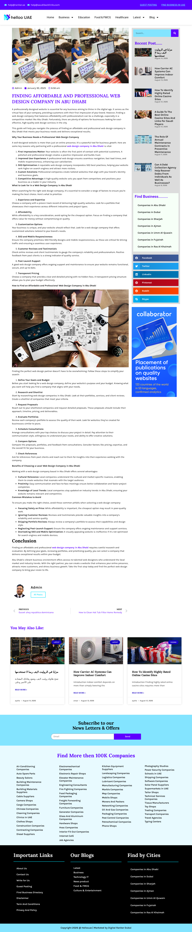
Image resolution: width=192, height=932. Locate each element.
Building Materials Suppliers (26, 791)
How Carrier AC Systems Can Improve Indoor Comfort (164, 73)
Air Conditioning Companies (25, 768)
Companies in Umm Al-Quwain (155, 232)
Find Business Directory (29, 892)
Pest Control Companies (115, 817)
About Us (21, 868)
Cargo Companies (26, 804)
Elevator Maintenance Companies (71, 779)
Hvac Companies (68, 827)
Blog (152, 17)
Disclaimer (22, 898)
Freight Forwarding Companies (70, 802)
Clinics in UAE (24, 817)
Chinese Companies (27, 808)
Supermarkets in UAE (156, 788)
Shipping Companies (156, 777)
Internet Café (66, 835)
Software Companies (156, 781)
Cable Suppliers (25, 796)
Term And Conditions (28, 904)
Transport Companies (157, 814)
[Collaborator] (154, 396)
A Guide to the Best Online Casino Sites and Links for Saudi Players (165, 118)
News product (81, 881)
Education (84, 17)
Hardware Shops (68, 823)
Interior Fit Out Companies (74, 831)
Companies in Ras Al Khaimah (154, 246)
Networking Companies (115, 805)
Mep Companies (111, 793)
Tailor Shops (152, 792)
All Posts (38, 594)
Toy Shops (150, 806)
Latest (137, 17)
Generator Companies (71, 811)
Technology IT (81, 877)
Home (50, 17)
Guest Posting (148, 5)
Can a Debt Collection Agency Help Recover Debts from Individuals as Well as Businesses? (165, 173)
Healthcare (122, 17)
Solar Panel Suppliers (157, 784)
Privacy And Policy (26, 910)
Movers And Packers (113, 801)
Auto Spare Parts (25, 773)
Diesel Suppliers (25, 834)
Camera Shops (24, 800)
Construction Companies (30, 825)
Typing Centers (153, 821)
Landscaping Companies (116, 773)
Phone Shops (109, 825)
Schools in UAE (153, 773)
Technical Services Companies (155, 797)
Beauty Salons (24, 777)
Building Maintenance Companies (28, 783)
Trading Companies (155, 810)
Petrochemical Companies (116, 821)
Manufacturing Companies (117, 785)
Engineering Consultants (73, 785)
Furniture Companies (71, 807)
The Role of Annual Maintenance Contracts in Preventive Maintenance (163, 144)
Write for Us (23, 880)
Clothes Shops (24, 821)
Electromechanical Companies (69, 768)
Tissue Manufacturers (157, 802)
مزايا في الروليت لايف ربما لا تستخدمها (163, 52)
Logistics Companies (113, 777)
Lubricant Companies (114, 781)
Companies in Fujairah (150, 239)
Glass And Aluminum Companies (71, 818)
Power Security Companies (159, 769)
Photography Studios (156, 766)
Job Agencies (66, 840)
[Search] (174, 33)
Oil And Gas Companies (115, 809)
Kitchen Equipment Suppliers (113, 768)
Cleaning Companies (28, 813)
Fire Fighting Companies (73, 789)
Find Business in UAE (173, 5)
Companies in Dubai (149, 212)
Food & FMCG (102, 17)
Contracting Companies (29, 829)
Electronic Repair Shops (72, 773)
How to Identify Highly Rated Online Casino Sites (164, 95)
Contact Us (22, 874)
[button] (155, 258)
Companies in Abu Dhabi (152, 205)
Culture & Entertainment (87, 890)
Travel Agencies (153, 817)
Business (64, 17)
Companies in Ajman (149, 225)
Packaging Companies (114, 813)
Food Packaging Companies (68, 795)
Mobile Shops (109, 797)
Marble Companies (112, 789)
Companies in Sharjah (150, 219)
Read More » (21, 690)
